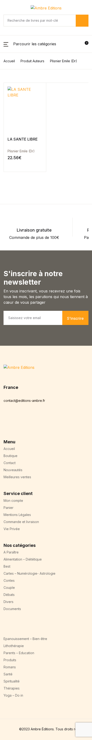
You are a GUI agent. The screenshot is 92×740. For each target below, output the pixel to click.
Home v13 (9, 302)
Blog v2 (6, 421)
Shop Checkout (14, 353)
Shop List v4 (11, 381)
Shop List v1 (11, 364)
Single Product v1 (15, 308)
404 (4, 432)
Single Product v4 (16, 325)
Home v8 (8, 274)
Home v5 (8, 257)
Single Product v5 (16, 330)
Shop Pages (11, 200)
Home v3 (8, 246)
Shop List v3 (11, 376)
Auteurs (7, 444)
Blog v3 (6, 427)
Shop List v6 (11, 393)
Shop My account (16, 359)
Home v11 (8, 291)
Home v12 (9, 297)
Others (6, 217)
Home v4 (8, 251)
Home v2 (8, 240)
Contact (7, 455)
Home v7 (8, 268)
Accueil (6, 234)
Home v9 (8, 280)
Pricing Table (11, 466)
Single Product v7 (16, 342)
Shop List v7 (11, 398)
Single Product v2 (16, 314)
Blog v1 (6, 415)
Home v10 (9, 285)
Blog (4, 212)
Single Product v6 (16, 336)
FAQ (4, 461)
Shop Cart (9, 347)
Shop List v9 (11, 410)
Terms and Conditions (19, 472)
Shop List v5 (11, 387)
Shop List (8, 206)
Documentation (13, 223)
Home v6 (8, 263)
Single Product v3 (16, 319)
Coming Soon (12, 449)
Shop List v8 (11, 404)
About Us (8, 438)
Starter (6, 229)
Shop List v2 (11, 370)
